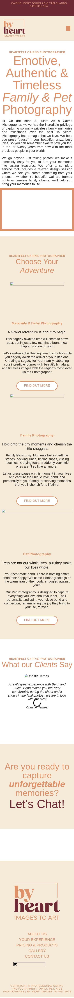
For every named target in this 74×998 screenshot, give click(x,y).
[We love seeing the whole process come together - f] (37, 838)
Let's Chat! (37, 803)
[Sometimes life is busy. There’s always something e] (12, 838)
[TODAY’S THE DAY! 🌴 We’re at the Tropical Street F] (12, 852)
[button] (68, 28)
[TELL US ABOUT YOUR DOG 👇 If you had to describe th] (37, 852)
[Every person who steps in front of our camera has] (61, 852)
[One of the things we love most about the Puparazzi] (61, 838)
